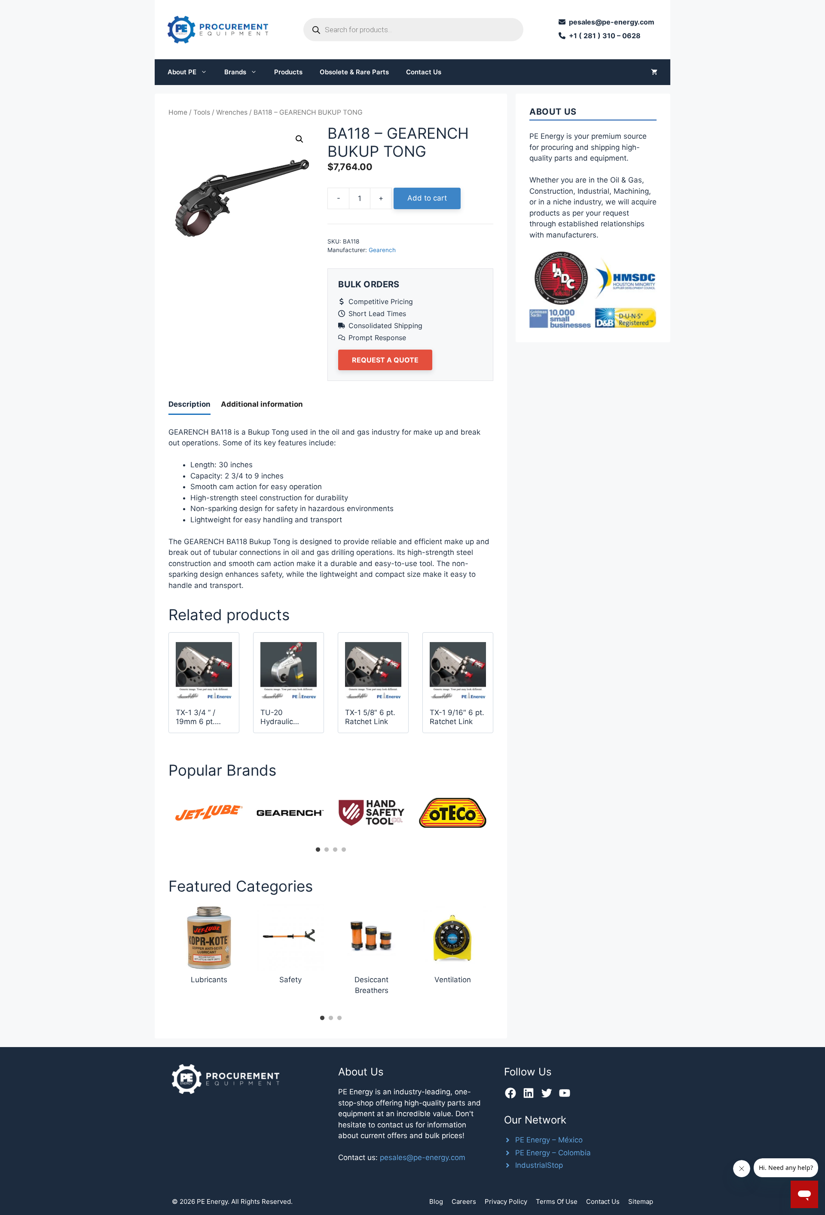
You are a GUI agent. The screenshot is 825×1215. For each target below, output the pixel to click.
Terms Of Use (557, 1201)
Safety (290, 979)
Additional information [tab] (262, 404)
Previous (162, 815)
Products (288, 72)
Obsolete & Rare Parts (354, 72)
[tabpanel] (209, 813)
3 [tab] (335, 850)
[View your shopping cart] (654, 72)
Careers (464, 1201)
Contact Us (423, 72)
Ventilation (452, 979)
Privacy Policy (506, 1201)
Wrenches (232, 112)
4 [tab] (343, 850)
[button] (299, 139)
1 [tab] (318, 850)
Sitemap (640, 1201)
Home (177, 112)
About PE (182, 72)
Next (499, 815)
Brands (235, 72)
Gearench (382, 250)
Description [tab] (189, 404)
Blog (436, 1201)
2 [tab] (326, 850)
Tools (201, 112)
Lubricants (209, 979)
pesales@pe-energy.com (422, 1157)
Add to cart (427, 198)
